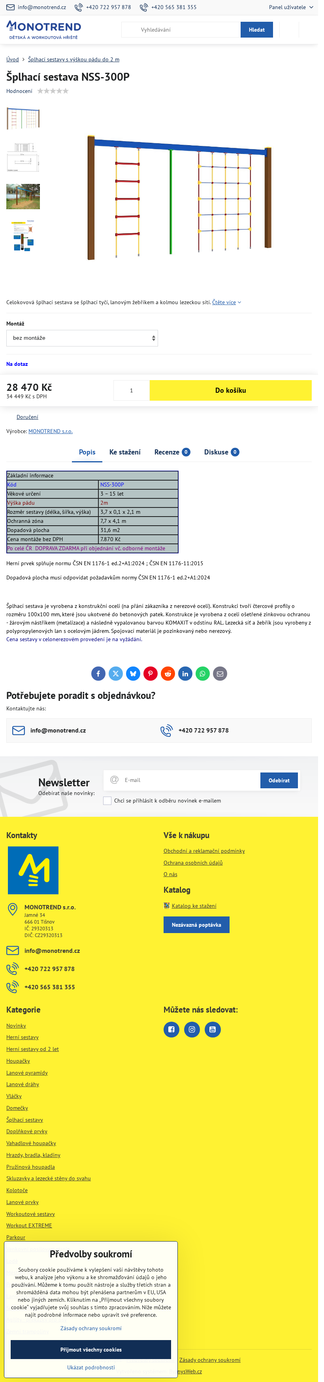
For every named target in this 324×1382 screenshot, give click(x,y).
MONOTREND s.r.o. (50, 431)
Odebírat (279, 780)
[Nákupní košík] (289, 30)
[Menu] (308, 30)
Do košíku (230, 390)
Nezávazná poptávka (196, 924)
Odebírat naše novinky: (66, 793)
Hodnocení (19, 91)
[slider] (53, 91)
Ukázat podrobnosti (91, 1367)
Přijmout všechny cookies (91, 1349)
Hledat (257, 29)
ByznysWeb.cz (185, 1371)
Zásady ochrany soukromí (210, 1359)
